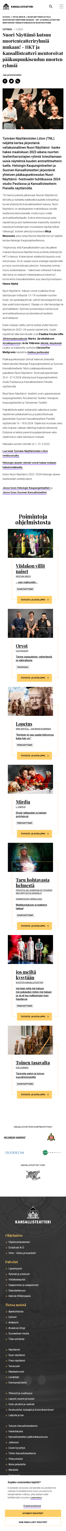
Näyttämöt (14, 1349)
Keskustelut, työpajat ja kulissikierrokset (31, 1409)
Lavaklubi (13, 1377)
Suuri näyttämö (16, 1355)
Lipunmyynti (15, 1268)
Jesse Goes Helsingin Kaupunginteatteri (26, 487)
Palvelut (11, 1262)
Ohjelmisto (14, 1235)
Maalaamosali (16, 1371)
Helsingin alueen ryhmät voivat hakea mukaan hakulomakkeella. (29, 465)
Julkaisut (13, 1442)
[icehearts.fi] (33, 1175)
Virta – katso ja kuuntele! (22, 1253)
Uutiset (12, 1317)
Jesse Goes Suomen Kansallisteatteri (25, 492)
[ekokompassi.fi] (51, 1153)
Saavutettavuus (17, 1290)
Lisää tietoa (36, 1497)
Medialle (13, 1469)
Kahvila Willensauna (19, 1296)
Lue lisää (25, 453)
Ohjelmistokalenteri (19, 1242)
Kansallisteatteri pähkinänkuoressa (28, 1437)
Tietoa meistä (18, 17)
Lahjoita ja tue (16, 1415)
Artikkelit (13, 1322)
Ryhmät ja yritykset (19, 1274)
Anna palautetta (17, 1464)
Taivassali (14, 1366)
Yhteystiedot (15, 1458)
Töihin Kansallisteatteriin (22, 1453)
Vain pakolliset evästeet (33, 1522)
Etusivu (6, 17)
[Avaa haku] (51, 6)
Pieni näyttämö (16, 1360)
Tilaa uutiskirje (16, 1339)
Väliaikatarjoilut (16, 1279)
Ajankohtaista (15, 1311)
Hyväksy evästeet (33, 1513)
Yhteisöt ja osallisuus (20, 1393)
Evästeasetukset (32, 1506)
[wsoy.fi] (51, 1137)
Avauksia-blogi (16, 1328)
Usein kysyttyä (16, 1448)
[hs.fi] (15, 1137)
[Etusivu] (33, 1215)
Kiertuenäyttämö (17, 1382)
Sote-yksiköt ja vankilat (21, 1404)
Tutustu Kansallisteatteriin (22, 1426)
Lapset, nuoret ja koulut (21, 1398)
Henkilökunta (15, 1431)
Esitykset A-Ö (16, 1247)
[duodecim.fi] (15, 1153)
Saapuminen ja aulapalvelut (23, 1285)
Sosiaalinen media (18, 1333)
